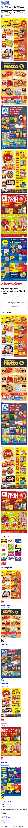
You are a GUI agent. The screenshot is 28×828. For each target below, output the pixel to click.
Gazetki (2, 4)
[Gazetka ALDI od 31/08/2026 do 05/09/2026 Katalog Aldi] (11, 677)
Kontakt (8, 4)
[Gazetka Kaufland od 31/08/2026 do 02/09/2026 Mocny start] (11, 756)
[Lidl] (14, 280)
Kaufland (3, 237)
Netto (2, 105)
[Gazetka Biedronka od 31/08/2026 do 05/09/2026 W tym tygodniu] (11, 598)
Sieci (5, 4)
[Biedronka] (14, 60)
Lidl (1, 281)
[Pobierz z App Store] (19, 8)
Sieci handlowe (6, 817)
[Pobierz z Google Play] (7, 8)
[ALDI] (14, 148)
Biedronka (14, 9)
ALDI (2, 149)
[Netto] (14, 104)
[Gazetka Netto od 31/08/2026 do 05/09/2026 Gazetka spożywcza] (11, 638)
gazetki (16, 306)
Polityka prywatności (7, 822)
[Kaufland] (14, 236)
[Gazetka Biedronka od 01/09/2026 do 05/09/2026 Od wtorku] (11, 716)
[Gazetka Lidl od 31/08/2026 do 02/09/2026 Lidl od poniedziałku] (11, 795)
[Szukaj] (2, 17)
